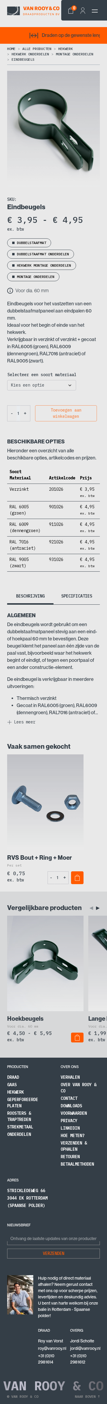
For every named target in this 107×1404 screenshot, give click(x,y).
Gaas (12, 1084)
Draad (13, 1077)
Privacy (69, 1120)
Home (11, 48)
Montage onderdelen (74, 54)
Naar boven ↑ (87, 1396)
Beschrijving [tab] (30, 596)
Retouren (70, 1156)
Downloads (71, 1105)
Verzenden (53, 1253)
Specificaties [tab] (76, 596)
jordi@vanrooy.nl (85, 1348)
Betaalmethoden (77, 1164)
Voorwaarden (74, 1113)
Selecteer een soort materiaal (41, 374)
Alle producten (36, 48)
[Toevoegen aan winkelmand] (77, 877)
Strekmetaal (20, 1127)
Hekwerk (65, 48)
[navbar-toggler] (95, 11)
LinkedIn (70, 1128)
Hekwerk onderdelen (30, 54)
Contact (69, 1098)
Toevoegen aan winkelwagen (66, 413)
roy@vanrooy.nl (52, 1348)
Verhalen (70, 1077)
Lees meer (24, 722)
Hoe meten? (72, 1135)
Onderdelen (19, 1134)
